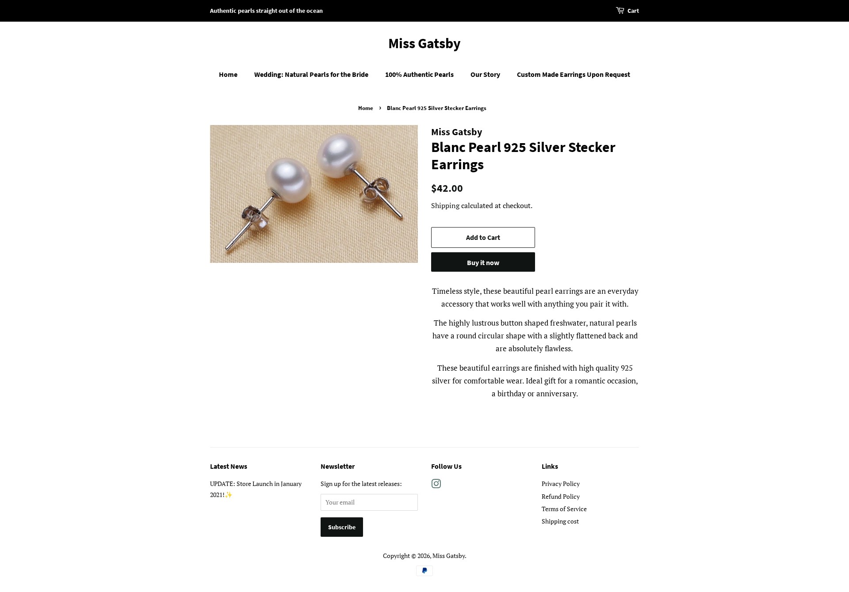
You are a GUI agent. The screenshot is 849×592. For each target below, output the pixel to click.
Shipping (445, 205)
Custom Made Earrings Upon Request (573, 74)
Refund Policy (561, 496)
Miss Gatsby (424, 43)
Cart (633, 11)
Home (228, 74)
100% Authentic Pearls (419, 74)
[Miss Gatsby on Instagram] (436, 485)
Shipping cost (560, 521)
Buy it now (483, 262)
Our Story (485, 74)
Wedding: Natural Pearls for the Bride (311, 74)
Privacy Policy (561, 483)
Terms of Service (564, 509)
